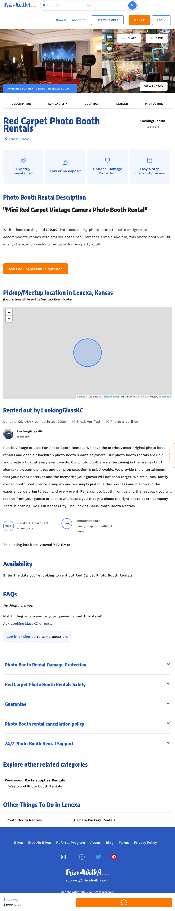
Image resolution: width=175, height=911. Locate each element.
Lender (122, 103)
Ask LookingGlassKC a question (36, 269)
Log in (12, 637)
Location (92, 103)
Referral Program (70, 843)
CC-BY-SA (142, 396)
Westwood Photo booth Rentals (35, 786)
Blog (109, 843)
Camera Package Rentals (94, 820)
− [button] (9, 318)
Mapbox (166, 396)
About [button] (77, 20)
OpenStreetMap (111, 396)
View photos (153, 86)
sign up (29, 637)
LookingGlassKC (153, 121)
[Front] (20, 5)
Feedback (170, 455)
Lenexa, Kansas (18, 138)
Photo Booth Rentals (24, 820)
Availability (58, 103)
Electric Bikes (39, 843)
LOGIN (161, 20)
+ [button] (9, 312)
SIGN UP (139, 20)
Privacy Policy (145, 843)
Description (21, 103)
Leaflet (81, 396)
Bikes (18, 843)
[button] (87, 664)
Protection (154, 103)
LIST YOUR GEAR (107, 20)
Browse (61, 20)
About (95, 843)
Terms (124, 843)
